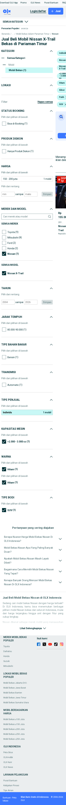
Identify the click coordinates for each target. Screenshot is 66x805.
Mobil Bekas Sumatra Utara (16, 702)
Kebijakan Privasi (11, 785)
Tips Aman (8, 790)
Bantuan (7, 798)
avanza (24, 28)
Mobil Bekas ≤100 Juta (14, 719)
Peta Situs (8, 752)
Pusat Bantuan (10, 780)
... (13, 34)
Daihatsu (7, 651)
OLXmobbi (8, 757)
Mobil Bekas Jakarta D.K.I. (15, 683)
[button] (9, 2)
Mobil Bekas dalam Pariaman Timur (32, 34)
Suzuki (6, 661)
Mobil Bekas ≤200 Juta (14, 729)
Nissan (55, 34)
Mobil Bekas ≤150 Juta (14, 724)
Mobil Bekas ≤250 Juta (14, 734)
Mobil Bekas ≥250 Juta (14, 739)
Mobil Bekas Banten (12, 693)
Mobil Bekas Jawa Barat (14, 688)
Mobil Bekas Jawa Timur (14, 697)
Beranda (6, 34)
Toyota (6, 646)
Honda (6, 656)
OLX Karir (7, 762)
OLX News (8, 767)
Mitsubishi (8, 666)
